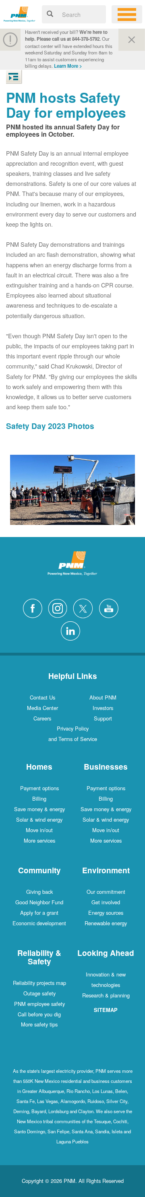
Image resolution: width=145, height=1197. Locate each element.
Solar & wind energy (39, 819)
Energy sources (105, 912)
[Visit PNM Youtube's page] (110, 607)
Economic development (39, 923)
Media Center (42, 708)
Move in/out (39, 830)
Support (103, 718)
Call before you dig (39, 1014)
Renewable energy (106, 923)
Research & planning (106, 995)
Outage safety (39, 993)
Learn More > (68, 65)
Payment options (39, 788)
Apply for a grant (39, 912)
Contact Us (42, 697)
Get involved (105, 902)
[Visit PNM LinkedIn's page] (72, 629)
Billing (39, 798)
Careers (42, 718)
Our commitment (106, 891)
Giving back (39, 891)
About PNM (102, 697)
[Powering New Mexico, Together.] (19, 13)
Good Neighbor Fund (39, 902)
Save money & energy (39, 809)
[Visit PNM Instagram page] (59, 607)
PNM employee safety (39, 1004)
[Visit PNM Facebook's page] (34, 607)
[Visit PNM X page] (85, 607)
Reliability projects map (39, 983)
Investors (103, 708)
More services (39, 840)
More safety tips (39, 1024)
